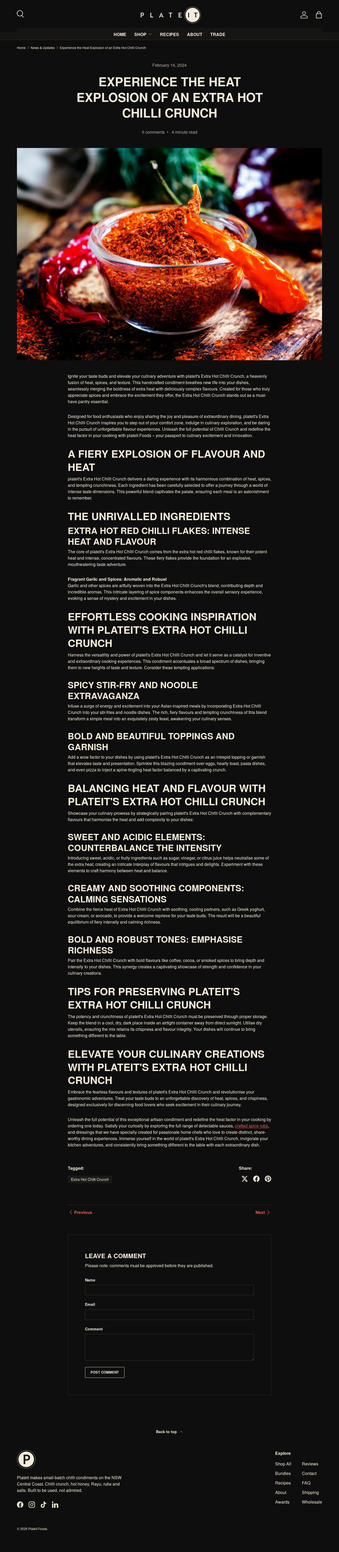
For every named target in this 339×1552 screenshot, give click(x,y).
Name (90, 1280)
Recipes (283, 1483)
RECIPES (169, 34)
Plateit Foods (37, 1528)
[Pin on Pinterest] (268, 1179)
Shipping (310, 1492)
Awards (282, 1502)
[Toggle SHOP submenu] (150, 34)
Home (21, 47)
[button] (319, 15)
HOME (120, 34)
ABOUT (194, 34)
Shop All (283, 1464)
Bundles (283, 1473)
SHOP (140, 34)
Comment (94, 1328)
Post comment (105, 1372)
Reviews (310, 1464)
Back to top (167, 1431)
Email (90, 1304)
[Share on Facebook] (256, 1179)
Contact (309, 1473)
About (280, 1492)
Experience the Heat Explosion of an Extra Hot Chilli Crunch (103, 47)
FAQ (306, 1483)
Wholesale (312, 1502)
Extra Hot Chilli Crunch (90, 1179)
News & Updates (43, 47)
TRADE (217, 34)
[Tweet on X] (245, 1179)
